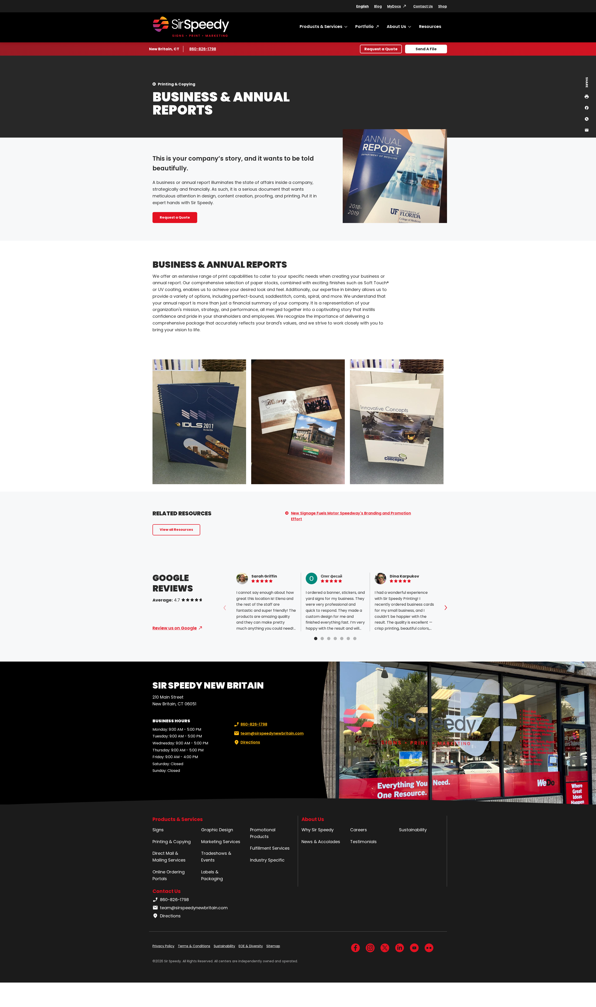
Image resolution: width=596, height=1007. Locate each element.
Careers (358, 830)
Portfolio (364, 26)
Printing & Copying (176, 84)
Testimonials (363, 842)
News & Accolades (320, 842)
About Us (396, 26)
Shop (442, 6)
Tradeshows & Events (216, 856)
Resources (430, 26)
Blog (378, 6)
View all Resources (176, 529)
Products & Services (321, 26)
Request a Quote (380, 49)
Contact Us (423, 6)
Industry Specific (267, 860)
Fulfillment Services (270, 848)
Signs (158, 830)
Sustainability (413, 830)
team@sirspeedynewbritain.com (272, 733)
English (362, 6)
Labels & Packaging (212, 875)
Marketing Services (220, 842)
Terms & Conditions (194, 946)
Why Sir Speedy (317, 830)
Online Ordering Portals (168, 875)
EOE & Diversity (251, 946)
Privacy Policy (163, 946)
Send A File (426, 49)
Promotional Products (262, 833)
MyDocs (394, 6)
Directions (250, 742)
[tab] (315, 638)
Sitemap (273, 946)
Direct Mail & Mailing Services (169, 856)
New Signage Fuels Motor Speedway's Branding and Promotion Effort (351, 516)
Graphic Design (217, 830)
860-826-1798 (203, 49)
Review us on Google (174, 628)
